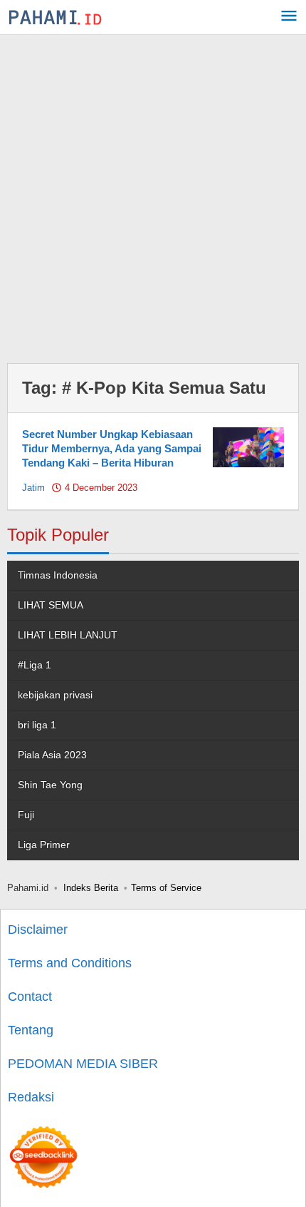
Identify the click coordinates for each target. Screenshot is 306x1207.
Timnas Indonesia (57, 575)
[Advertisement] (153, 195)
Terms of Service (166, 887)
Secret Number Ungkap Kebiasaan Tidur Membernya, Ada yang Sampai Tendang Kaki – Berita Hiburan (111, 448)
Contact (30, 996)
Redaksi (31, 1097)
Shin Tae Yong (50, 784)
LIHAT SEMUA (50, 605)
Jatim (33, 487)
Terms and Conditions (70, 963)
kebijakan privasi (55, 695)
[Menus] (289, 17)
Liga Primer (44, 844)
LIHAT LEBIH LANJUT (67, 635)
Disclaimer (38, 929)
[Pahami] (55, 17)
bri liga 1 (37, 724)
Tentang (30, 1030)
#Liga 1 (34, 665)
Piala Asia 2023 (52, 754)
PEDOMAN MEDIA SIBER (83, 1063)
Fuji (26, 814)
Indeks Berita (90, 887)
